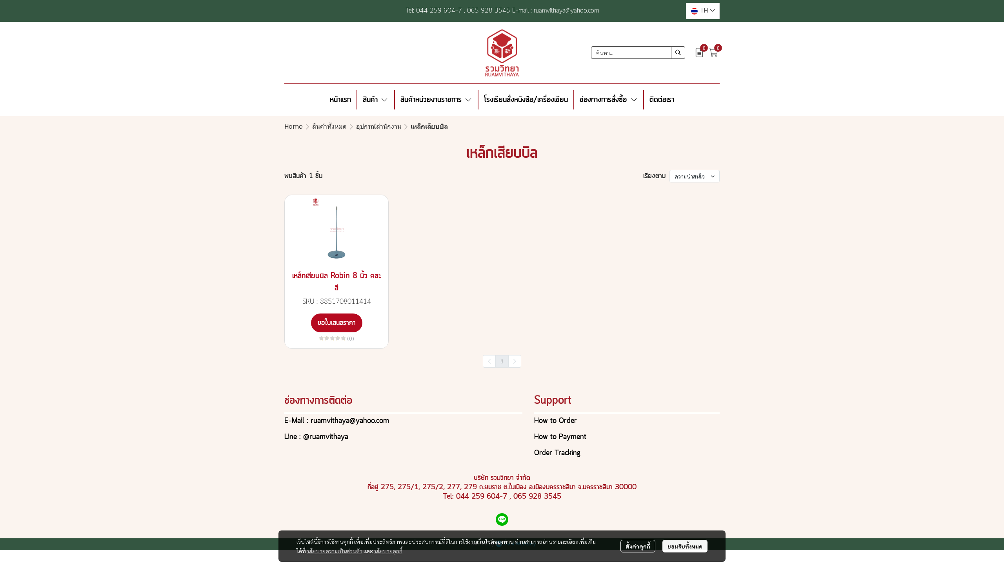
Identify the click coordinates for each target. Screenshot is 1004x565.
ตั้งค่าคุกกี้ (638, 546)
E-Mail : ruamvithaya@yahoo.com (336, 421)
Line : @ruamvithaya (316, 437)
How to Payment (560, 437)
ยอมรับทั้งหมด (685, 546)
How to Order (555, 421)
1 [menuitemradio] (502, 361)
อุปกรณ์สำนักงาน (378, 126)
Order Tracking (557, 453)
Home (293, 126)
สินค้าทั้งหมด (329, 126)
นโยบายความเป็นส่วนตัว (334, 550)
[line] (502, 519)
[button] (703, 11)
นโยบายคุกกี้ (388, 550)
